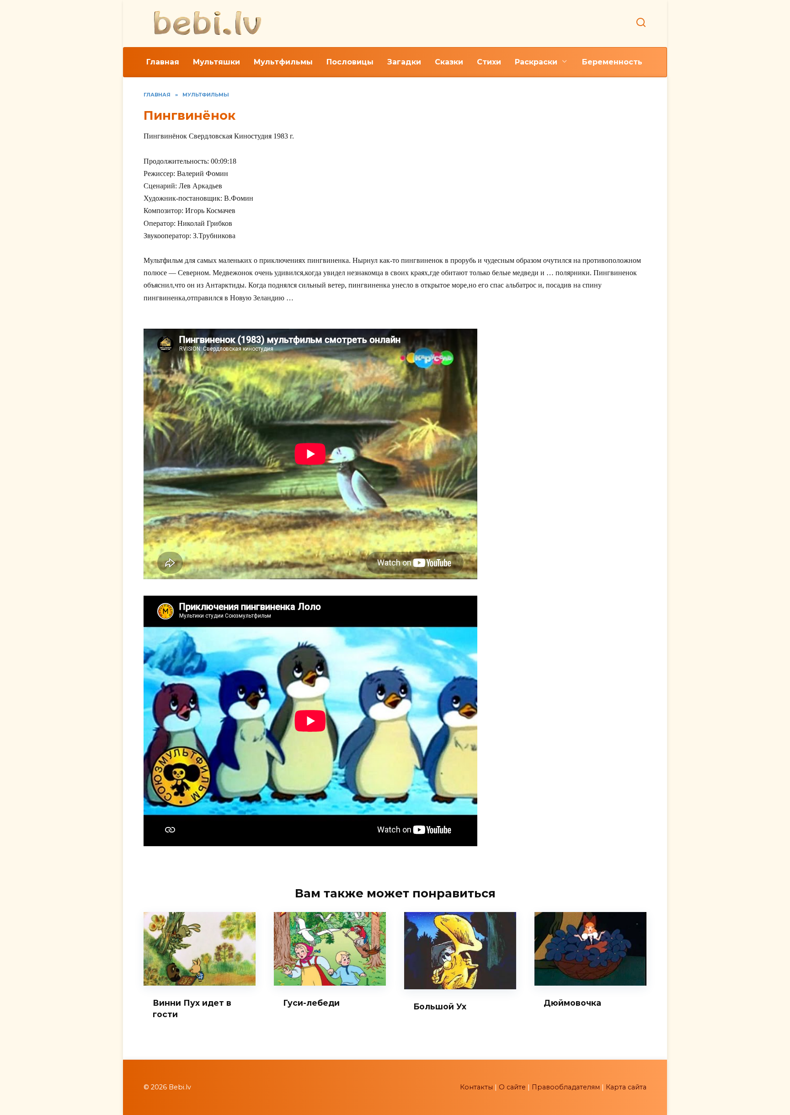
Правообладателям (566, 1087)
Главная (162, 62)
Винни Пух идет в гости (192, 1008)
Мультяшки (216, 62)
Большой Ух (439, 1006)
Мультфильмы (283, 62)
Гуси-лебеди (311, 1003)
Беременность (612, 62)
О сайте (512, 1087)
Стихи (489, 62)
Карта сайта (626, 1087)
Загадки (404, 62)
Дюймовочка (572, 1003)
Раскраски (536, 62)
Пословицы (350, 62)
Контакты (476, 1087)
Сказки (449, 62)
